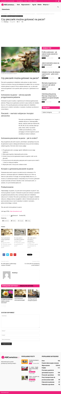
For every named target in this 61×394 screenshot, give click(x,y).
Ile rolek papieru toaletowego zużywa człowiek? (8, 264)
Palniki (44, 368)
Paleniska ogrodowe (48, 384)
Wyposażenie (25, 4)
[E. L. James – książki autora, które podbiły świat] (24, 369)
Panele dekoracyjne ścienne (50, 363)
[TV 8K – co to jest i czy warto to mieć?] (24, 378)
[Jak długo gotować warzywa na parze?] (34, 293)
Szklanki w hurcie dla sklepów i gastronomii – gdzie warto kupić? (51, 74)
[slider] (6, 215)
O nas (25, 1)
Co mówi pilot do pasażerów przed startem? (32, 264)
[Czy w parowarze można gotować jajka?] (20, 293)
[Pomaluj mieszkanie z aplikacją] (24, 362)
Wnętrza (45, 4)
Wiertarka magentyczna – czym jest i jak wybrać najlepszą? (49, 85)
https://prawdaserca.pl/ (16, 211)
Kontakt (35, 1)
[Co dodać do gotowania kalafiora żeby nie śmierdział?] (7, 293)
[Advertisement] (30, 35)
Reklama (30, 1)
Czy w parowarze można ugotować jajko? (5, 239)
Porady (43, 58)
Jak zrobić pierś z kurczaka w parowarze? (32, 239)
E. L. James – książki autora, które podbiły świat (33, 369)
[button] (58, 7)
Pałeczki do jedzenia (48, 382)
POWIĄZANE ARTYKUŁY (10, 286)
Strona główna (20, 1)
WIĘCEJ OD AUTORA (26, 286)
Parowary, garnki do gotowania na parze (15, 16)
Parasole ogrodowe (48, 375)
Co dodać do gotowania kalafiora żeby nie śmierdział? (6, 301)
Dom (18, 4)
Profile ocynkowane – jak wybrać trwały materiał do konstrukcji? (50, 54)
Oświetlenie (6, 9)
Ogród (34, 4)
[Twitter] (59, 1)
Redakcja (6, 21)
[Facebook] (56, 1)
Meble (40, 4)
